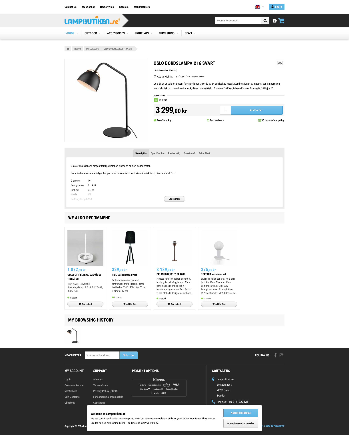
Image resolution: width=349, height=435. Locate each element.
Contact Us (71, 7)
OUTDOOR (91, 33)
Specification (158, 153)
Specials (124, 7)
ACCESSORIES (116, 33)
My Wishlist (88, 7)
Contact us (99, 402)
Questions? (189, 153)
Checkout (70, 402)
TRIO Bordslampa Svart (124, 275)
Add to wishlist (165, 76)
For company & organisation (108, 397)
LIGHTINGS (142, 33)
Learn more (174, 198)
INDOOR (69, 33)
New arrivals (107, 7)
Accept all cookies (241, 412)
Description (141, 153)
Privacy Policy (151, 422)
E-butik (266, 426)
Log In (68, 379)
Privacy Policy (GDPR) (105, 391)
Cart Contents (72, 397)
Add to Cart (256, 110)
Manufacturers (142, 7)
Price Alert (204, 153)
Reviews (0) (174, 153)
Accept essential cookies (240, 423)
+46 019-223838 (237, 402)
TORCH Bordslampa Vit (213, 274)
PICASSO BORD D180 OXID (171, 274)
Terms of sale (100, 385)
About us (98, 379)
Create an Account (74, 385)
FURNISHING (166, 33)
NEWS (188, 33)
